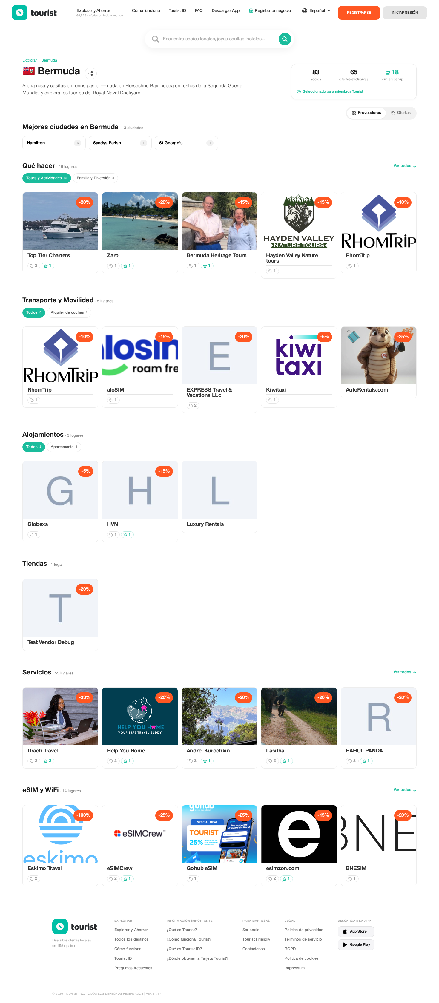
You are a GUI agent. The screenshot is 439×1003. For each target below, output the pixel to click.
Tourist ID (177, 11)
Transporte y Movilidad (57, 300)
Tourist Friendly (256, 939)
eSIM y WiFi (40, 790)
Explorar (29, 60)
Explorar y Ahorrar (99, 13)
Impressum (295, 968)
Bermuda (49, 60)
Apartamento (64, 447)
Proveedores (369, 113)
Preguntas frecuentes (133, 968)
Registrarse (359, 12)
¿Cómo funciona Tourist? (189, 939)
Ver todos (402, 166)
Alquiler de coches (69, 312)
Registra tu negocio (273, 11)
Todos (33, 312)
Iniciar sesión (405, 12)
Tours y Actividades (46, 178)
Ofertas (404, 113)
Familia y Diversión (95, 178)
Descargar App (226, 11)
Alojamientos (43, 435)
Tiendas (34, 564)
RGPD (290, 949)
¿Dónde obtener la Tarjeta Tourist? (197, 958)
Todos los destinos (131, 939)
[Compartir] (91, 73)
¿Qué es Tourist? (182, 930)
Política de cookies (302, 958)
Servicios (36, 673)
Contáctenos (253, 949)
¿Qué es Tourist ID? (184, 949)
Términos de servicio (303, 939)
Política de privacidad (304, 930)
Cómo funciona (146, 11)
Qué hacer (38, 166)
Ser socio (251, 930)
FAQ (199, 11)
